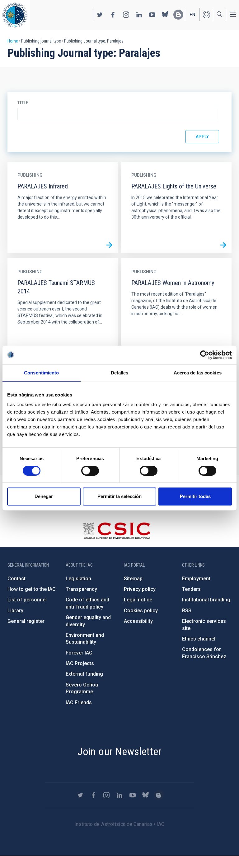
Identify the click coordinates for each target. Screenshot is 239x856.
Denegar (44, 496)
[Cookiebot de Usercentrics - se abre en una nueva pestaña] (204, 355)
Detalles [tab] (120, 372)
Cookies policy (141, 611)
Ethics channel (198, 639)
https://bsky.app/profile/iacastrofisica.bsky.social (165, 14)
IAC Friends (79, 702)
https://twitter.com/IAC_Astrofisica (99, 14)
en (192, 14)
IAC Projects (80, 663)
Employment (196, 579)
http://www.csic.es (116, 530)
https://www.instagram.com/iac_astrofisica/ (126, 14)
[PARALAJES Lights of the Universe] (223, 245)
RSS (186, 611)
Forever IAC (79, 653)
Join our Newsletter (119, 751)
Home (12, 40)
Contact (16, 579)
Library (15, 611)
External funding (84, 674)
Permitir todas (195, 496)
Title (22, 102)
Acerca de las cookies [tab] (198, 372)
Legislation (78, 579)
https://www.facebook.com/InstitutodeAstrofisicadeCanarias (113, 14)
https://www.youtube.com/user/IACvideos (152, 14)
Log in (206, 14)
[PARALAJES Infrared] (109, 245)
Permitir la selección (119, 496)
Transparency (81, 589)
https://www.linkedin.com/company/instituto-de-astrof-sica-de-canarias (139, 14)
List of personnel (27, 600)
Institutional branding (206, 600)
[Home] (15, 15)
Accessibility (138, 621)
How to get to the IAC (31, 589)
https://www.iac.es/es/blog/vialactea (178, 14)
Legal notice (138, 600)
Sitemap (133, 579)
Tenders (191, 589)
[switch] (90, 471)
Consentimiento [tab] (41, 372)
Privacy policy (140, 589)
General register (26, 621)
